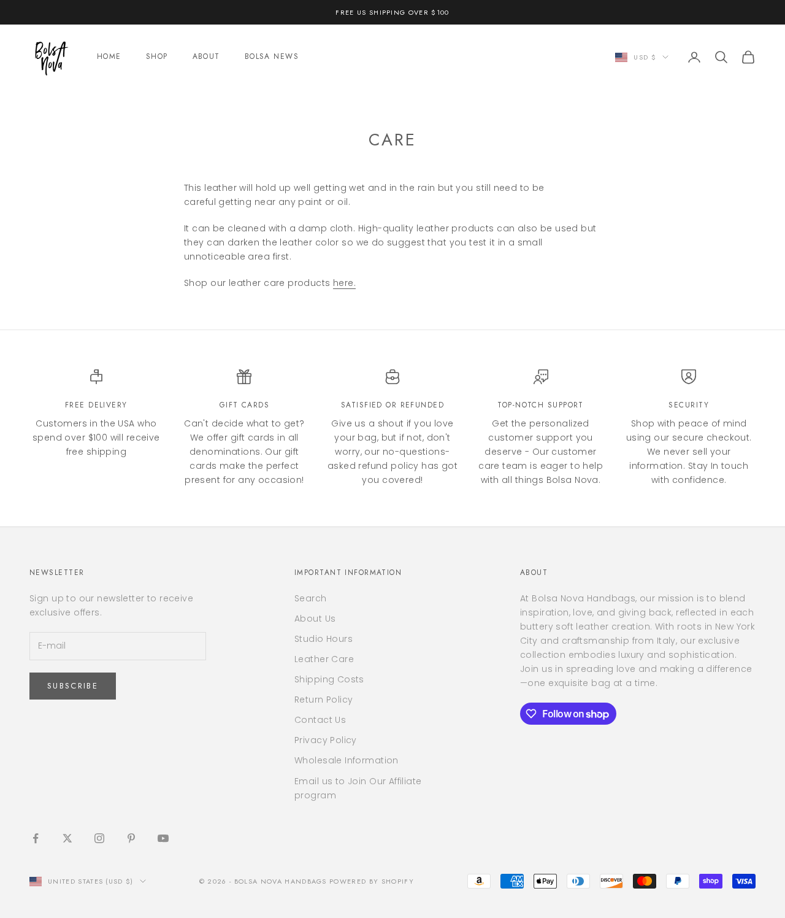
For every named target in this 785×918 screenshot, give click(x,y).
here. (344, 283)
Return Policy (323, 699)
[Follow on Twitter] (67, 838)
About (206, 56)
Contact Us (320, 720)
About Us (314, 618)
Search (310, 598)
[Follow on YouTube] (163, 838)
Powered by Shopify (371, 881)
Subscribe (72, 686)
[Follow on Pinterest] (131, 838)
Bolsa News (272, 56)
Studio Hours (323, 639)
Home (109, 56)
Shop (157, 56)
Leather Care (324, 659)
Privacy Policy (325, 740)
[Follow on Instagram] (99, 838)
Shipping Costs (329, 679)
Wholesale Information (346, 760)
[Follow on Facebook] (35, 838)
